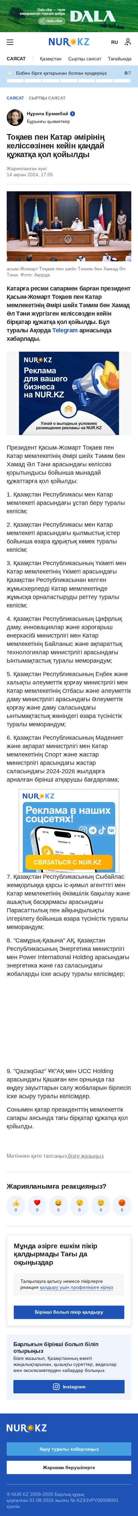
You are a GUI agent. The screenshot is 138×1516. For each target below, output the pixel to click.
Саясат (16, 58)
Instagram (74, 1386)
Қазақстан (51, 58)
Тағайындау (121, 58)
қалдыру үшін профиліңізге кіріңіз (76, 1287)
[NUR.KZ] (69, 42)
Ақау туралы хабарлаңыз (69, 1449)
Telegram (65, 330)
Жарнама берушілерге (69, 1467)
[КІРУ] (128, 42)
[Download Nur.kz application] (69, 16)
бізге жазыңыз (86, 1156)
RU (114, 42)
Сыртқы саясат (84, 58)
